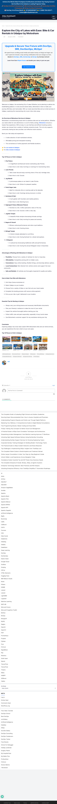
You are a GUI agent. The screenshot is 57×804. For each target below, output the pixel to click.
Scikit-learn (4, 658)
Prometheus (4, 635)
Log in (3, 697)
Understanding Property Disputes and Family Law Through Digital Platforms (23, 420)
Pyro (2, 644)
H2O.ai (3, 570)
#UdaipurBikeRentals (7, 356)
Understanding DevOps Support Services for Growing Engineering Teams (22, 440)
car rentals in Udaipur (12, 147)
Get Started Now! (28, 67)
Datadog (3, 541)
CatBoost (4, 524)
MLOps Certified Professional (33, 8)
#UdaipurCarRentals (17, 356)
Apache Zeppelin (6, 510)
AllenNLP (3, 482)
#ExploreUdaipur (25, 354)
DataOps (3, 725)
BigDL (3, 516)
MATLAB (3, 604)
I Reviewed (4, 767)
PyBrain (3, 641)
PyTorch (3, 647)
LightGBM (4, 596)
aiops (2, 476)
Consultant (45, 803)
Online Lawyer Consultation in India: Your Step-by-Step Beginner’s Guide (22, 454)
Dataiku (3, 544)
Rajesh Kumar (22, 60)
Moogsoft (4, 618)
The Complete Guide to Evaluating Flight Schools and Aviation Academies (22, 414)
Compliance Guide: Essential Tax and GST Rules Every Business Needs (22, 460)
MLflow (3, 613)
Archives (3, 686)
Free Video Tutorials (7, 710)
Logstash (3, 598)
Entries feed (4, 700)
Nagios (3, 624)
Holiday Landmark (6, 747)
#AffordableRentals (7, 354)
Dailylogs (17, 803)
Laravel (3, 590)
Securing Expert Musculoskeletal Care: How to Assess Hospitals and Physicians (24, 417)
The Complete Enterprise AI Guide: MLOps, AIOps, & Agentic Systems (21, 463)
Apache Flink (5, 499)
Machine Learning (6, 601)
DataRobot (4, 547)
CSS (2, 533)
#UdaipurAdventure (50, 354)
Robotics (3, 655)
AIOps (3, 727)
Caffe (2, 521)
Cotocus (3, 762)
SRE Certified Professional (32, 6)
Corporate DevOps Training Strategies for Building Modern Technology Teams (24, 443)
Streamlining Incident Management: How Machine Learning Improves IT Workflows (25, 434)
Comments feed (6, 703)
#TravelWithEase (40, 354)
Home (3, 25)
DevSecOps (27, 57)
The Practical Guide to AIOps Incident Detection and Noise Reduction (21, 445)
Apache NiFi (4, 507)
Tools (25, 803)
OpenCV (3, 630)
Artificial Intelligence (7, 722)
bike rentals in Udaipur (13, 149)
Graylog (3, 567)
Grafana (3, 564)
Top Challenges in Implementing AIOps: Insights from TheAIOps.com (21, 448)
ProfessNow (4, 759)
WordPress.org (5, 706)
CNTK (3, 527)
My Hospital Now (6, 753)
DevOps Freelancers (7, 736)
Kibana (3, 584)
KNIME (3, 587)
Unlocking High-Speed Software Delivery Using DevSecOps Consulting (22, 437)
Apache (3, 493)
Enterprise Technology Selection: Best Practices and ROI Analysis (20, 465)
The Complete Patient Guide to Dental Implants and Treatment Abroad (21, 451)
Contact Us (7, 803)
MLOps (34, 57)
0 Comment (20, 36)
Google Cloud (5, 561)
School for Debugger (7, 745)
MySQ (3, 621)
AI (1, 473)
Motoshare (42, 122)
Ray (2, 652)
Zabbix (3, 681)
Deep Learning (5, 550)
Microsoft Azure (5, 607)
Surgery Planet (5, 750)
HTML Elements (5, 573)
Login (53, 385)
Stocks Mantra (5, 765)
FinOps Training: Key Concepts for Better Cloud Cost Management (20, 428)
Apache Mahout (5, 502)
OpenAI (3, 627)
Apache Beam (5, 496)
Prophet (3, 638)
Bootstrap (4, 519)
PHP (2, 633)
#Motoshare (32, 354)
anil (4, 36)
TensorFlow (4, 664)
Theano (3, 670)
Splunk (3, 661)
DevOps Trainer (5, 739)
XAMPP (3, 675)
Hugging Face (5, 576)
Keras (2, 581)
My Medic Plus (5, 756)
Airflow (3, 479)
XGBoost (3, 678)
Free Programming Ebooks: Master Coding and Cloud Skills (18, 426)
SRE (21, 57)
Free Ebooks (4, 742)
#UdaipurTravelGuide (27, 356)
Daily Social (4, 536)
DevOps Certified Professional (13, 6)
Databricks (4, 539)
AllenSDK (4, 484)
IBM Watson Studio (6, 578)
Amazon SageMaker (7, 487)
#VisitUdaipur (36, 356)
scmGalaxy (4, 719)
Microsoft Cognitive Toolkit (9, 610)
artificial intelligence (7, 513)
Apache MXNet (5, 504)
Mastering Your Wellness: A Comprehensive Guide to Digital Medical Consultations (25, 423)
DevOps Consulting (6, 733)
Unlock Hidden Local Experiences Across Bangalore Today (18, 457)
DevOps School (5, 713)
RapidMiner (4, 650)
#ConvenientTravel (16, 354)
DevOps (16, 57)
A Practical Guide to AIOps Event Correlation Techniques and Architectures (23, 431)
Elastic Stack (5, 558)
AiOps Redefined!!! (8, 16)
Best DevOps (5, 716)
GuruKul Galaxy (5, 730)
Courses (3, 530)
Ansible (3, 490)
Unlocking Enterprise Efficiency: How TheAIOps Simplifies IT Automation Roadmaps (25, 468)
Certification (34, 803)
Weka (2, 672)
